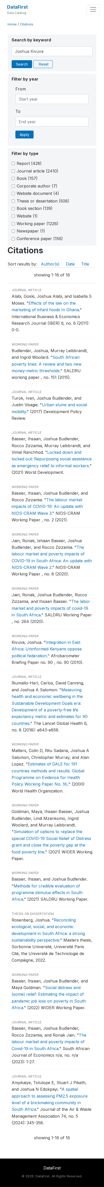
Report (29, 163)
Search (22, 64)
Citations (26, 24)
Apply (24, 134)
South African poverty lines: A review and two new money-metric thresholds (47, 364)
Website (27, 215)
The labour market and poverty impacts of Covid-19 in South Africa (49, 1042)
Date (70, 264)
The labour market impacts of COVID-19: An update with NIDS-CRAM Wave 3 (47, 506)
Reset (43, 64)
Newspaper (31, 230)
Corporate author (37, 186)
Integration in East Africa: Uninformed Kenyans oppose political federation (47, 649)
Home (12, 24)
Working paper (37, 223)
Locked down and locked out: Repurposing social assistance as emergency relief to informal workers (52, 459)
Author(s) (50, 264)
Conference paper (40, 238)
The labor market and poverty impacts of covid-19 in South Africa (51, 608)
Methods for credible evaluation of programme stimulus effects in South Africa (47, 892)
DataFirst (17, 7)
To (17, 111)
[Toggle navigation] (93, 9)
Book (27, 178)
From (20, 88)
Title (85, 264)
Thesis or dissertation (43, 201)
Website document (38, 193)
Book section (35, 208)
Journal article (37, 171)
